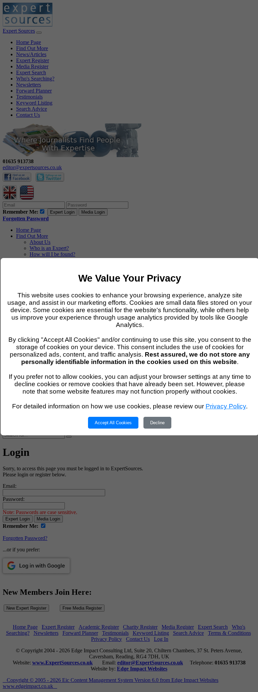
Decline (157, 422)
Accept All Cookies (113, 422)
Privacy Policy (226, 406)
